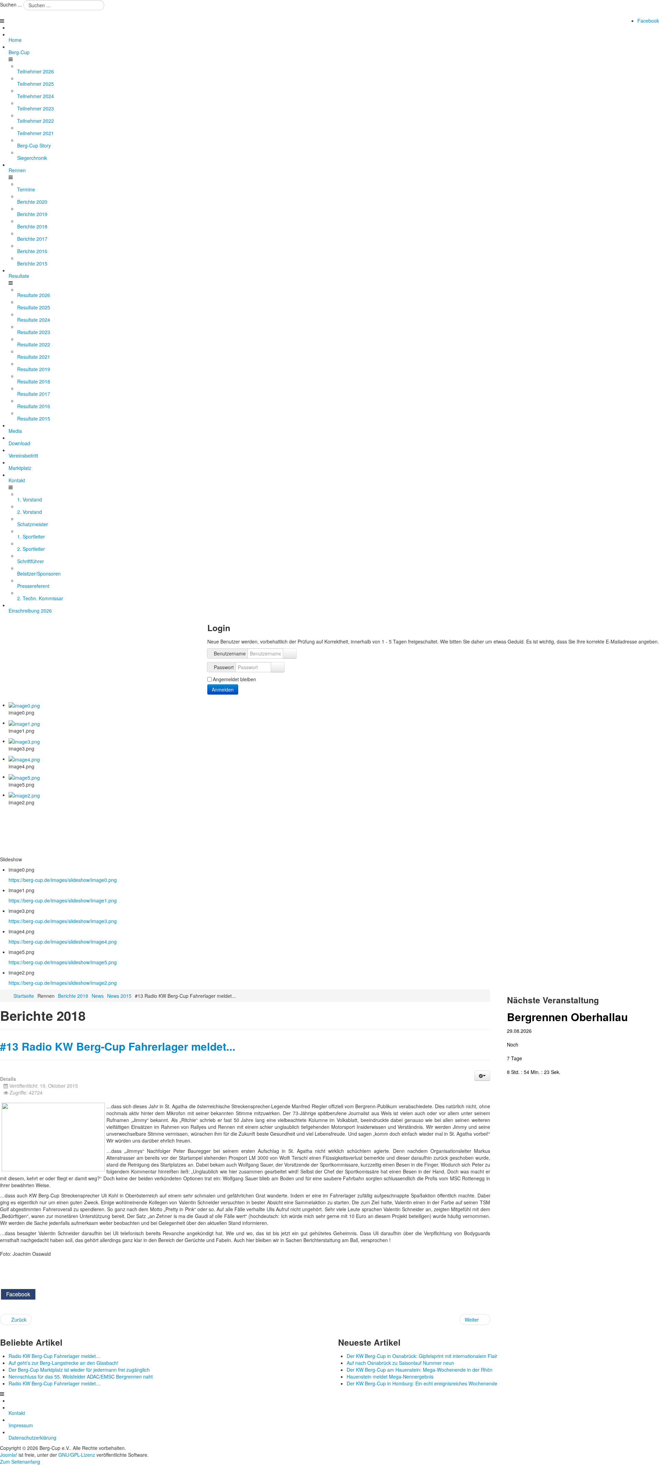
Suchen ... (11, 4)
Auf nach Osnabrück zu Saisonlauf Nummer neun (400, 1362)
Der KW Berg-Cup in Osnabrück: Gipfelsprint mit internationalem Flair (422, 1355)
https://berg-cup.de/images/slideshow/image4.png (63, 941)
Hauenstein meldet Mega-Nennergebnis (390, 1376)
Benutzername (230, 653)
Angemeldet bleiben (234, 679)
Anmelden (223, 689)
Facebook (648, 20)
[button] (482, 1076)
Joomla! (8, 1454)
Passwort (224, 667)
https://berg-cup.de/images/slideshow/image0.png (63, 879)
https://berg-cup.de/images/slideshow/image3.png (63, 921)
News (98, 995)
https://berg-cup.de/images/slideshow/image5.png (63, 962)
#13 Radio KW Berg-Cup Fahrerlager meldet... (117, 1046)
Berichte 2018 (73, 995)
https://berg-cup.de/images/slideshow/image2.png (63, 982)
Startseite (23, 995)
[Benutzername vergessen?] (290, 653)
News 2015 (119, 995)
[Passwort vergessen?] (278, 667)
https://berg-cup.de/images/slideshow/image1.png (63, 900)
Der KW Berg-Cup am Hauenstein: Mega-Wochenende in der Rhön (420, 1369)
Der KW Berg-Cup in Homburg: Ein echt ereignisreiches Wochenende (422, 1383)
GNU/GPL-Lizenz (76, 1454)
